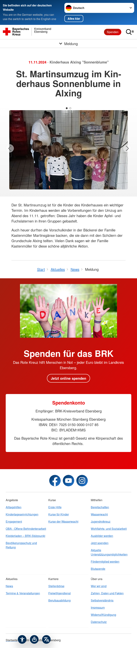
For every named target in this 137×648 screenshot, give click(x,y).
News (9, 586)
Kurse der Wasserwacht (63, 521)
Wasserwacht (99, 514)
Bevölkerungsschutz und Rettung (21, 545)
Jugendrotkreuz (100, 521)
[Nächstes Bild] (127, 148)
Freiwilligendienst (59, 593)
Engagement (14, 521)
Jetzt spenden (99, 543)
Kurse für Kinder (58, 514)
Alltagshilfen (13, 507)
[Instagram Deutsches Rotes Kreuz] (82, 480)
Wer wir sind (98, 586)
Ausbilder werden (102, 536)
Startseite (12, 640)
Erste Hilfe (55, 507)
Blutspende (98, 569)
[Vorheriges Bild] (10, 148)
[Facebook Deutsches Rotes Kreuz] (55, 480)
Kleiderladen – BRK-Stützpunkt (25, 536)
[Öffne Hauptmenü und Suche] (130, 32)
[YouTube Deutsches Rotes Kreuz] (68, 480)
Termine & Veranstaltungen (23, 593)
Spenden (112, 32)
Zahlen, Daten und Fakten (107, 593)
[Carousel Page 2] (70, 108)
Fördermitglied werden (105, 561)
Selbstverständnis (102, 600)
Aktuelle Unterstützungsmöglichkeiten (109, 552)
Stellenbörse (56, 586)
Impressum (98, 607)
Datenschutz (99, 622)
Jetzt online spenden (68, 378)
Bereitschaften (100, 507)
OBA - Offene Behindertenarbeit (26, 529)
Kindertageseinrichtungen (22, 514)
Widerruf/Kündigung (103, 615)
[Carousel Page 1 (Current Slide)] (67, 108)
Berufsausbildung (59, 600)
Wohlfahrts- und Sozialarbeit (109, 529)
